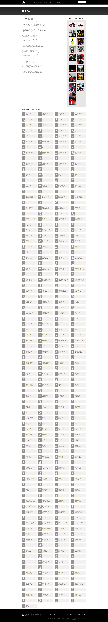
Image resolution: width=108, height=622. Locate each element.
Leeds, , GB (77, 423)
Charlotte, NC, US (45, 401)
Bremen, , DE (61, 456)
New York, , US (61, 229)
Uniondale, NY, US (62, 594)
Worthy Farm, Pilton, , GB (47, 207)
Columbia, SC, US (29, 495)
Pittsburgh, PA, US (45, 373)
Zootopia (79, 614)
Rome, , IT (44, 246)
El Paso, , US (60, 478)
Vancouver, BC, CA (62, 290)
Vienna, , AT (77, 257)
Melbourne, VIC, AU (79, 412)
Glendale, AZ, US (29, 301)
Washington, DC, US (46, 345)
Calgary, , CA (28, 395)
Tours (55, 614)
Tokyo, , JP (44, 213)
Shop (83, 614)
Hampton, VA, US (78, 594)
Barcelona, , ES (45, 240)
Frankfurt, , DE (78, 539)
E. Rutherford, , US (62, 340)
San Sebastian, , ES (78, 550)
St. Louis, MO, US (45, 196)
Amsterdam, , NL (45, 251)
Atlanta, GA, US (78, 224)
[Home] (23, 2)
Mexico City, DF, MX (62, 224)
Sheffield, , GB (61, 528)
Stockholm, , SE (78, 334)
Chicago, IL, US (45, 202)
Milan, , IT (76, 185)
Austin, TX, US (45, 572)
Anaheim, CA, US (78, 207)
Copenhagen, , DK (45, 340)
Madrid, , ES (28, 240)
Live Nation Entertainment (35, 619)
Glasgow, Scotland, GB (46, 528)
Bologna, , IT (77, 434)
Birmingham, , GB (78, 318)
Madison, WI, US (45, 500)
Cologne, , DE (44, 334)
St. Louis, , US (45, 495)
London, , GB (28, 185)
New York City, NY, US (79, 340)
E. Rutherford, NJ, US (62, 522)
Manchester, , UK (45, 185)
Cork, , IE (76, 417)
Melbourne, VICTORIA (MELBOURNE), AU (30, 218)
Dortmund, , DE (29, 539)
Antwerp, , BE (45, 323)
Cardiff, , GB (60, 423)
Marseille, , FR (45, 439)
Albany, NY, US (61, 583)
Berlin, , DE (44, 257)
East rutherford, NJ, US (63, 279)
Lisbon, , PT (77, 235)
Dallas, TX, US (61, 395)
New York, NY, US (29, 511)
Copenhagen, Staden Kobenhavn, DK (30, 246)
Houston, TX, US (78, 395)
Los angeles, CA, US (30, 478)
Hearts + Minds (72, 614)
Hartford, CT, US (78, 351)
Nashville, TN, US (61, 202)
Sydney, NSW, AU (62, 218)
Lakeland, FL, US (78, 600)
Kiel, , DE (27, 533)
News (51, 614)
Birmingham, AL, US (46, 489)
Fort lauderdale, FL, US (63, 401)
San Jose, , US (45, 384)
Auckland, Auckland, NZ (80, 213)
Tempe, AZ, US (29, 572)
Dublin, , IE (28, 174)
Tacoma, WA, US (45, 561)
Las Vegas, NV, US (29, 113)
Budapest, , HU (61, 434)
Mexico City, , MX (45, 224)
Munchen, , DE (45, 544)
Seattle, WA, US (29, 296)
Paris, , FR (28, 257)
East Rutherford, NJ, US (30, 196)
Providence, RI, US (62, 589)
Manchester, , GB (29, 323)
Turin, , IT (60, 329)
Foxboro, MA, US (29, 517)
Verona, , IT (60, 445)
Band (67, 614)
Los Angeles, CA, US (30, 307)
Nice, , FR (60, 240)
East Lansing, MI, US (30, 207)
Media (63, 614)
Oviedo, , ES (28, 467)
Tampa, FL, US (28, 489)
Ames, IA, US (61, 500)
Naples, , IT (77, 439)
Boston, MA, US (29, 279)
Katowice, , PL (61, 257)
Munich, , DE (77, 240)
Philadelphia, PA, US (46, 279)
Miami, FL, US (77, 202)
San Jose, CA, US (62, 301)
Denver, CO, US (62, 296)
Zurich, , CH (28, 251)
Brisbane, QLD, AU (62, 412)
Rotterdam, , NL (61, 467)
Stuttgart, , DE (77, 456)
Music (59, 614)
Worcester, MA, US (78, 589)
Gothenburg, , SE (78, 533)
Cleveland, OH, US (78, 373)
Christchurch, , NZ (78, 406)
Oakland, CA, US (78, 561)
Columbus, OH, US (29, 373)
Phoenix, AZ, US (78, 478)
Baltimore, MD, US (61, 207)
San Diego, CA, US (46, 312)
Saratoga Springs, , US (79, 517)
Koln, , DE (44, 456)
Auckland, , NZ (61, 406)
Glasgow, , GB (77, 312)
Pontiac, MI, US (78, 500)
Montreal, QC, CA (78, 196)
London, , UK (44, 268)
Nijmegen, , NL (61, 428)
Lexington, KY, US (61, 373)
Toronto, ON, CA (61, 196)
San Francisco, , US (46, 229)
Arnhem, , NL (61, 323)
